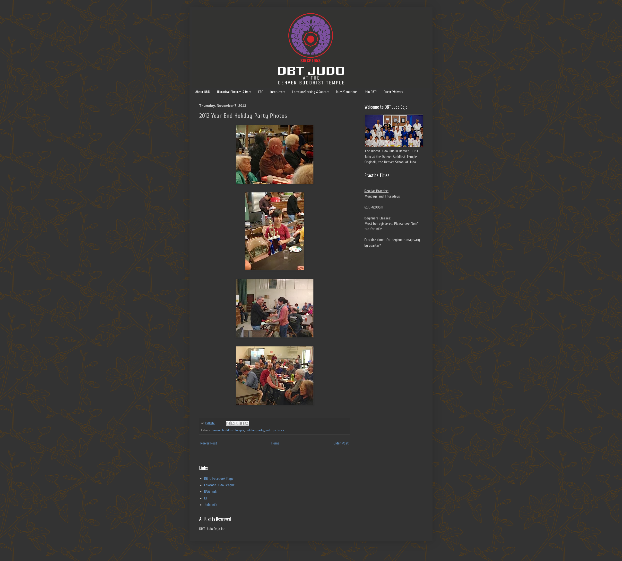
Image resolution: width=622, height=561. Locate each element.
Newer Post (208, 443)
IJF (206, 498)
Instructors (277, 92)
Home (275, 443)
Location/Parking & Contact (310, 92)
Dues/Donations (346, 92)
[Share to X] (237, 423)
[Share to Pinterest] (246, 423)
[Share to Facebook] (242, 423)
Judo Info (210, 505)
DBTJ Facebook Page (218, 478)
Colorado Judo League (219, 485)
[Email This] (228, 423)
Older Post (341, 443)
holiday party (255, 430)
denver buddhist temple (228, 430)
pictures (278, 430)
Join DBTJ (370, 92)
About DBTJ (202, 92)
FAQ (260, 92)
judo (268, 430)
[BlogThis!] (232, 423)
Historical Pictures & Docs (234, 92)
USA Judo (210, 491)
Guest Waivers (393, 92)
